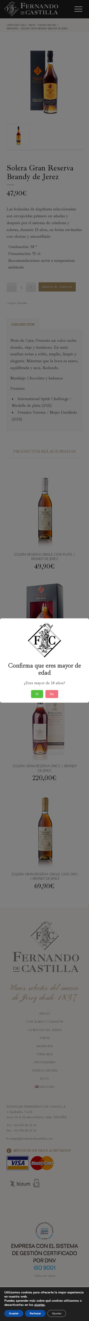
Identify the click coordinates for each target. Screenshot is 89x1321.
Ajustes (56, 1313)
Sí (37, 694)
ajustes (39, 1305)
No (52, 694)
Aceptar (14, 1313)
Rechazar (35, 1313)
